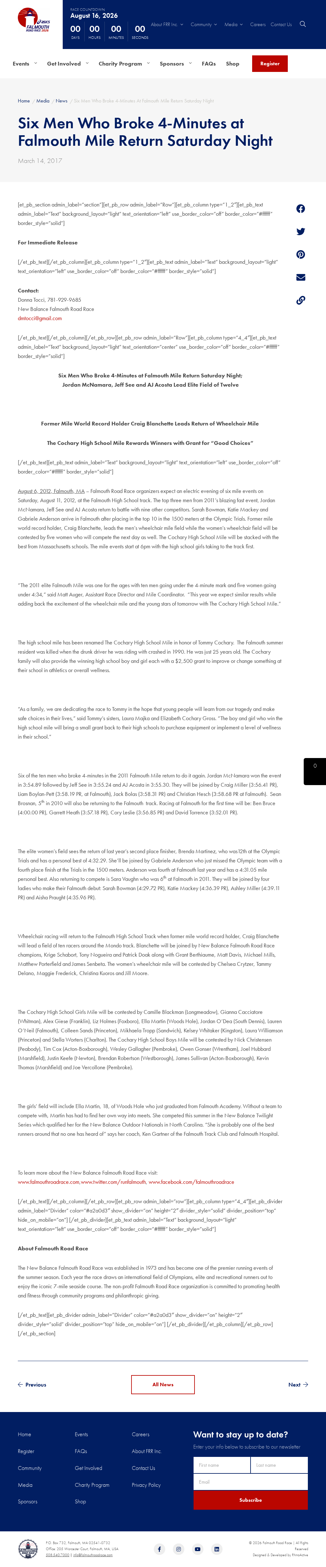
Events (21, 63)
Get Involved (64, 63)
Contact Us (281, 24)
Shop (232, 63)
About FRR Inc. (164, 24)
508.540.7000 (57, 1554)
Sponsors (172, 63)
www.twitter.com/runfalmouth (113, 1181)
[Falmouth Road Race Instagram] (179, 1549)
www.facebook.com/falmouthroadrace (191, 1181)
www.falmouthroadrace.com (48, 1181)
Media (230, 24)
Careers (258, 24)
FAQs (209, 63)
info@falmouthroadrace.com (93, 1554)
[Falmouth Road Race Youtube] (198, 1549)
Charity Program (120, 63)
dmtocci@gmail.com (40, 318)
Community (201, 24)
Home (24, 1434)
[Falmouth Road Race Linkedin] (217, 1549)
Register (270, 63)
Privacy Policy (146, 1484)
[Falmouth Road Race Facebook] (159, 1549)
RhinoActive (300, 1554)
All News (163, 1384)
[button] (315, 771)
